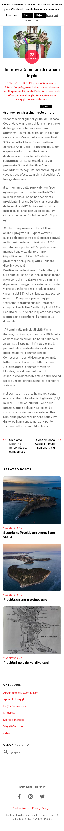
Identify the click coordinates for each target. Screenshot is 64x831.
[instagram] (31, 796)
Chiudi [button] (27, 15)
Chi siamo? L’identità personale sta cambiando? (18, 445)
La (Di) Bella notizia (14, 706)
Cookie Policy (21, 808)
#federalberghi (25, 95)
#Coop (11, 95)
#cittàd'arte (33, 91)
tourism (30, 99)
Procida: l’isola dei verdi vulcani (26, 663)
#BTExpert (10, 91)
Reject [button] (39, 15)
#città (21, 91)
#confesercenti (51, 91)
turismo (40, 99)
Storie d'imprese (13, 719)
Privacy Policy (40, 808)
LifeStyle (9, 712)
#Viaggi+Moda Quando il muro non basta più (45, 444)
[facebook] (20, 796)
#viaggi (20, 99)
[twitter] (43, 796)
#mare (39, 95)
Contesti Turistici (19, 83)
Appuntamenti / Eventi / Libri (20, 692)
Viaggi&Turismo (45, 82)
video (6, 733)
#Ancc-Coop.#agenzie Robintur (23, 87)
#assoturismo (51, 87)
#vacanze (50, 95)
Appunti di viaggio (14, 699)
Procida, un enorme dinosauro (25, 599)
